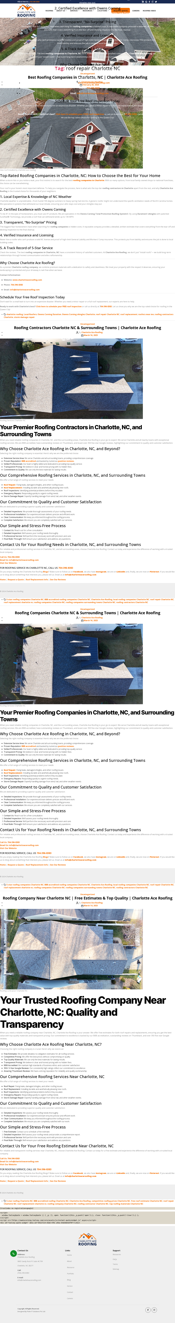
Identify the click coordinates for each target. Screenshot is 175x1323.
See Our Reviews (58, 579)
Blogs (45, 571)
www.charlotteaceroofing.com (94, 82)
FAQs (115, 1259)
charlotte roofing (14, 314)
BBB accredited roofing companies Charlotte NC (67, 599)
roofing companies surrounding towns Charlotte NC (90, 602)
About (69, 1261)
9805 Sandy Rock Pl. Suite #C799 (30, 1261)
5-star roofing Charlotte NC (19, 1201)
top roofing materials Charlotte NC (126, 1203)
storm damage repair (24, 317)
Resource (70, 1267)
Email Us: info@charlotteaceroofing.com (19, 560)
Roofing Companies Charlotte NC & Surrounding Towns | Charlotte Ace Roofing (87, 612)
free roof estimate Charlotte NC (146, 1201)
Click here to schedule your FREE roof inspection (80, 114)
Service (69, 1286)
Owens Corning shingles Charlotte (78, 314)
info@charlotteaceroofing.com (93, 93)
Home (3, 579)
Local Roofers (30, 314)
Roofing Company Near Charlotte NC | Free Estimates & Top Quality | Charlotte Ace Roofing (87, 898)
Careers (70, 1298)
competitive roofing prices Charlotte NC (111, 1201)
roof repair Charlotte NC (108, 314)
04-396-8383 (131, 114)
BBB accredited (29, 461)
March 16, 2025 (91, 335)
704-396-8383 (93, 88)
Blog (69, 1280)
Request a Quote (16, 579)
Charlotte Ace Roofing (92, 332)
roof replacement (128, 314)
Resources (117, 1254)
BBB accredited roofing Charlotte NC (51, 1201)
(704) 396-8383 (23, 1273)
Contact (70, 1292)
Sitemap (116, 1269)
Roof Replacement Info (37, 579)
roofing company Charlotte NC (62, 1203)
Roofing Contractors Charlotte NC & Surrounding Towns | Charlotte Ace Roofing (87, 327)
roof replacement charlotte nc (18, 602)
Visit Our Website (8, 563)
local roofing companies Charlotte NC (131, 599)
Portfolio (70, 1273)
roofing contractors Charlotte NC (132, 602)
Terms (115, 1264)
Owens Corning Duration (49, 314)
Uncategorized (87, 324)
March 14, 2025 (91, 905)
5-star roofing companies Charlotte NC (25, 599)
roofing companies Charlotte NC (49, 602)
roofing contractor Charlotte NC (93, 1203)
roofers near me (146, 314)
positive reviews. (66, 461)
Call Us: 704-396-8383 (10, 557)
